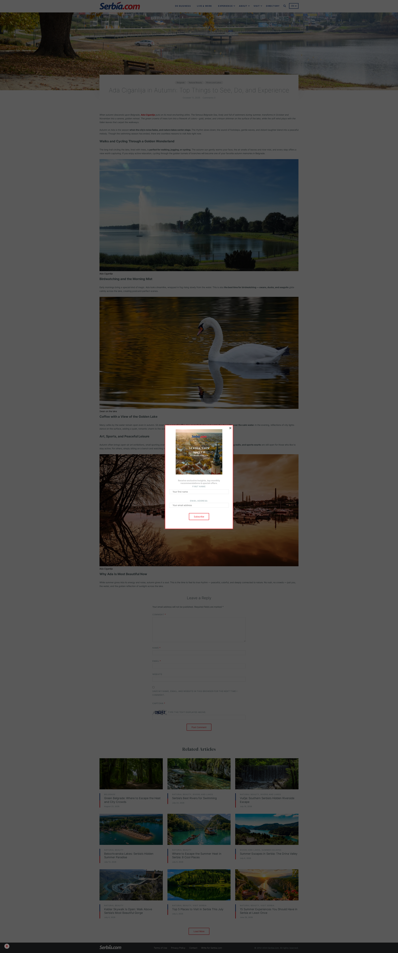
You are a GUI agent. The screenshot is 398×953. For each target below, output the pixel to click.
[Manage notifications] (6, 946)
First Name (199, 486)
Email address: (199, 501)
